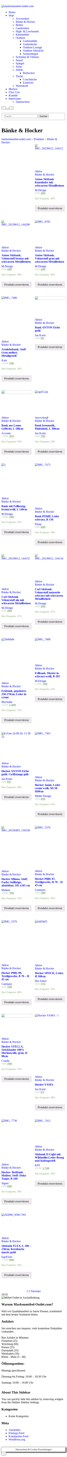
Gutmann (40, 889)
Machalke (7, 701)
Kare (4, 360)
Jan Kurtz (40, 335)
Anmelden (14, 1429)
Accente (6, 433)
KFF (37, 1165)
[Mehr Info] (7, 108)
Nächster (36, 1291)
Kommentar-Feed (18, 1436)
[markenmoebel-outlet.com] (17, 6)
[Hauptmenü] (11, 108)
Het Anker (41, 980)
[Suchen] (3, 108)
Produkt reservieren (50, 208)
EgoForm (6, 1256)
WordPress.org (17, 1439)
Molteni (5, 890)
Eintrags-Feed (16, 1433)
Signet (5, 1183)
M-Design (40, 190)
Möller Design (43, 795)
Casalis (5, 1060)
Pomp (38, 524)
